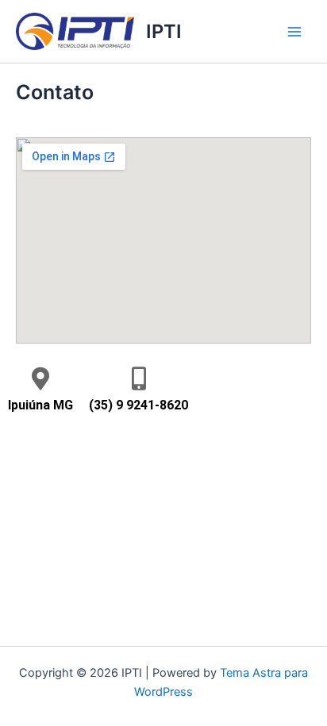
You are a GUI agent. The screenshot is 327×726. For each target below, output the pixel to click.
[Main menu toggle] (294, 31)
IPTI (164, 31)
